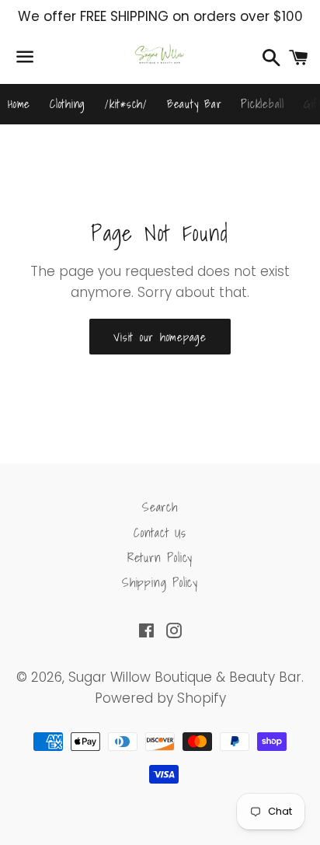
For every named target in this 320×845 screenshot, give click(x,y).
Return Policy (160, 557)
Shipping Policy (160, 582)
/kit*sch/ (126, 103)
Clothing (67, 103)
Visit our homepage (160, 336)
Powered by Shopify (160, 698)
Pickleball (262, 103)
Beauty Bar (194, 103)
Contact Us (160, 532)
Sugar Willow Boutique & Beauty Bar (184, 677)
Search (160, 507)
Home (19, 103)
